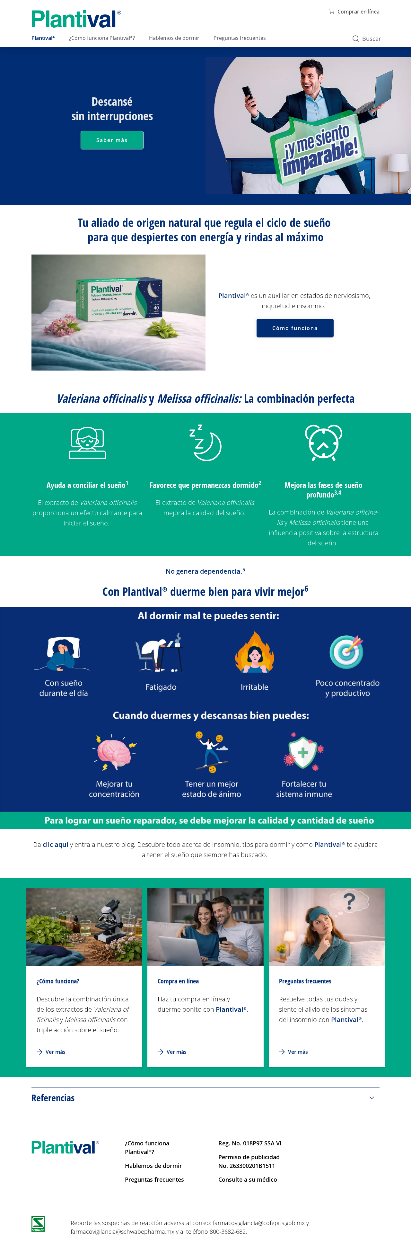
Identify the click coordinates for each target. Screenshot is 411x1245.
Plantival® (43, 37)
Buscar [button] (371, 38)
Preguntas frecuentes (240, 37)
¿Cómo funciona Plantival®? (102, 37)
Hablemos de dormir (174, 37)
